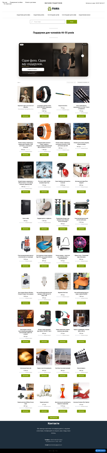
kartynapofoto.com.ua (31, 73)
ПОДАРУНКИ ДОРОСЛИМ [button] (23, 15)
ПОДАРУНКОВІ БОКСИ (84, 15)
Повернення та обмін (16, 2)
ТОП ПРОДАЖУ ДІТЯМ (53, 15)
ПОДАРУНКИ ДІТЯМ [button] (39, 15)
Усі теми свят (8, 4)
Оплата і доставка (30, 2)
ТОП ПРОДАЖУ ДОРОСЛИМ (69, 15)
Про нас (4, 2)
